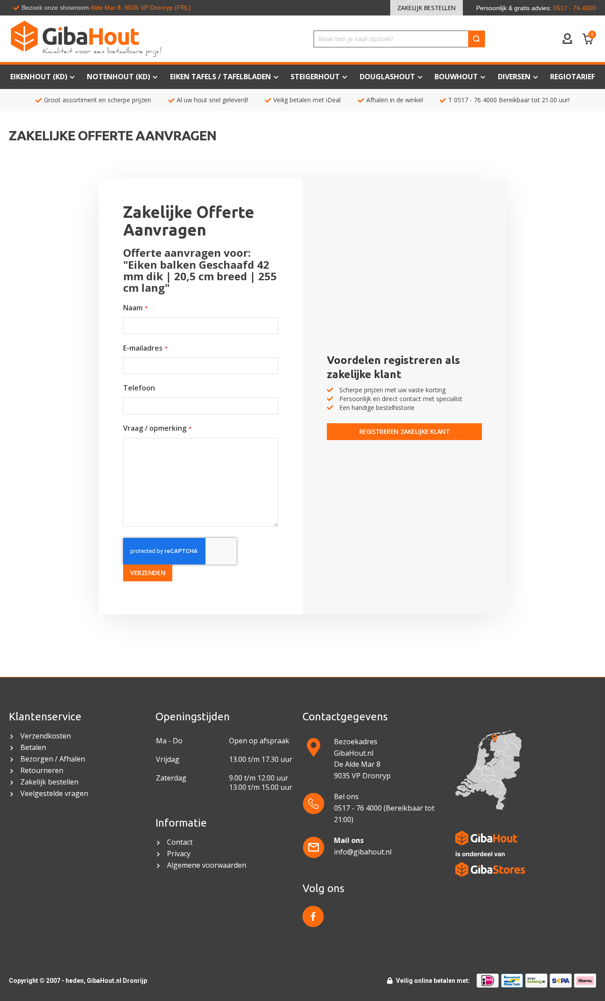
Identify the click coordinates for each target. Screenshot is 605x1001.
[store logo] (126, 39)
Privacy (178, 854)
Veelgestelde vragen (54, 793)
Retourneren (41, 770)
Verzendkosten (45, 736)
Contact (180, 842)
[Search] (476, 39)
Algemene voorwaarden (207, 865)
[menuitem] (572, 77)
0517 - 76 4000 (475, 100)
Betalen (33, 747)
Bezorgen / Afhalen (52, 759)
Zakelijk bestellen (426, 8)
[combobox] (399, 39)
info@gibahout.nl (363, 852)
